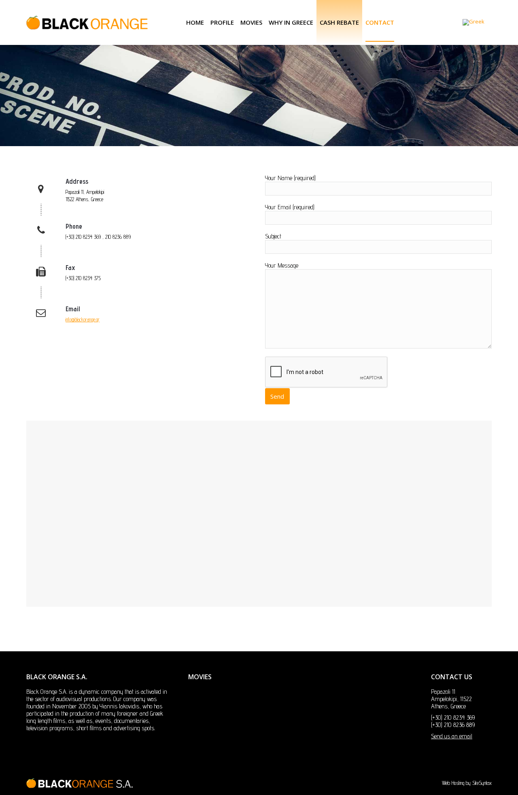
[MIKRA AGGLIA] (359, 705)
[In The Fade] (297, 705)
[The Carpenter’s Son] (203, 705)
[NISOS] (266, 736)
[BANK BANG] (328, 736)
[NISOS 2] (390, 705)
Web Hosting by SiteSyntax (467, 783)
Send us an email (451, 736)
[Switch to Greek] (473, 22)
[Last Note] (266, 705)
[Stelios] (235, 705)
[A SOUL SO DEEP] (297, 736)
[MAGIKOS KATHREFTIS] (328, 705)
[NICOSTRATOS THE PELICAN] (203, 736)
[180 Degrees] (235, 736)
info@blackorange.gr (83, 319)
